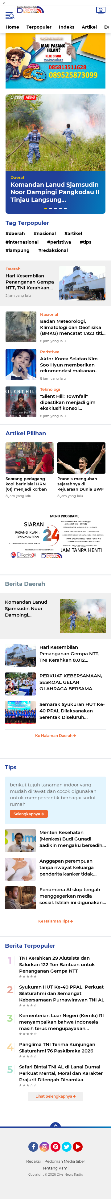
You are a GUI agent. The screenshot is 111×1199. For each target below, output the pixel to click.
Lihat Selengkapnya (54, 1096)
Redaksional (54, 250)
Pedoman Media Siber (64, 1161)
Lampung (19, 250)
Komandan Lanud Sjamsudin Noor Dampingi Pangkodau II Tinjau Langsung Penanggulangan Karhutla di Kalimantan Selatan (54, 200)
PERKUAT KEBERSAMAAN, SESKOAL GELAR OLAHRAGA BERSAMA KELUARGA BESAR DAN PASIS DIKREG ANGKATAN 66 (70, 682)
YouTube (82, 1154)
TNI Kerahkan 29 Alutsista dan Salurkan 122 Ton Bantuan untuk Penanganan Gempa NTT (57, 964)
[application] (55, 1193)
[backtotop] (55, 1127)
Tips (87, 242)
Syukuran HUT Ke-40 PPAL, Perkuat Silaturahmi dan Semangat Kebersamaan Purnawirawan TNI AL (61, 993)
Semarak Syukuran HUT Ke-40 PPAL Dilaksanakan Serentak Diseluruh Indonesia (72, 710)
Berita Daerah (25, 584)
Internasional (24, 242)
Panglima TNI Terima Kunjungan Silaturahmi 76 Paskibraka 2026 (57, 1047)
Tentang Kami (55, 1168)
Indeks (66, 27)
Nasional (46, 233)
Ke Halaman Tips (54, 921)
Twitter (69, 1154)
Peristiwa (60, 242)
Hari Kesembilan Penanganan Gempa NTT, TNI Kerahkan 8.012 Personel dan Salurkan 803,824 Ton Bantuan (30, 282)
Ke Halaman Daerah (54, 735)
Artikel (89, 27)
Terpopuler (39, 27)
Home (12, 27)
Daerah (18, 177)
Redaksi (33, 1161)
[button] (45, 208)
